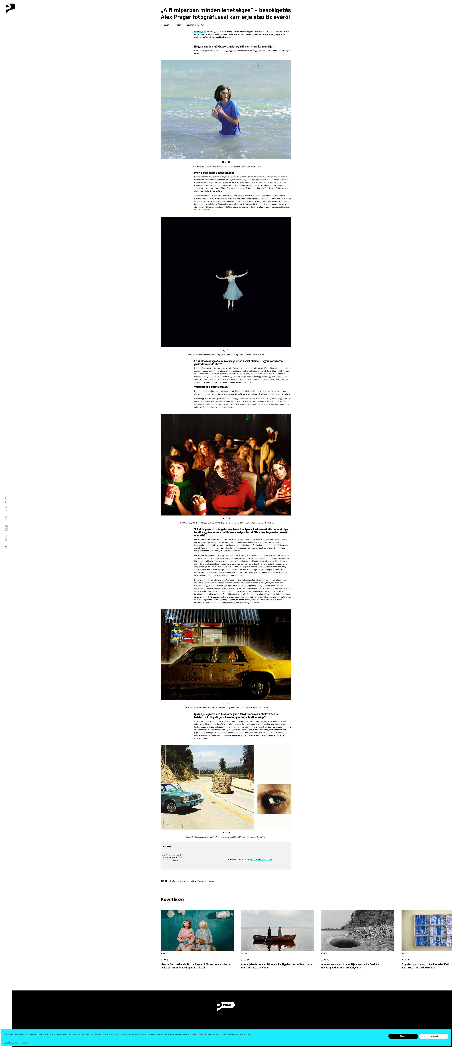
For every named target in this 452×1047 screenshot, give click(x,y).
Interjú (6, 528)
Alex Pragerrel (200, 31)
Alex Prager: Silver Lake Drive (173, 855)
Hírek (6, 548)
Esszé (6, 518)
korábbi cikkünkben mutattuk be (261, 859)
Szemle (324, 954)
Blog (6, 509)
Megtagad (434, 1036)
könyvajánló (191, 881)
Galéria (6, 538)
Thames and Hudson (206, 881)
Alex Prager (174, 881)
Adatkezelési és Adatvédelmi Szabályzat (16, 1043)
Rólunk (6, 500)
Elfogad (403, 1036)
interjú (276, 34)
